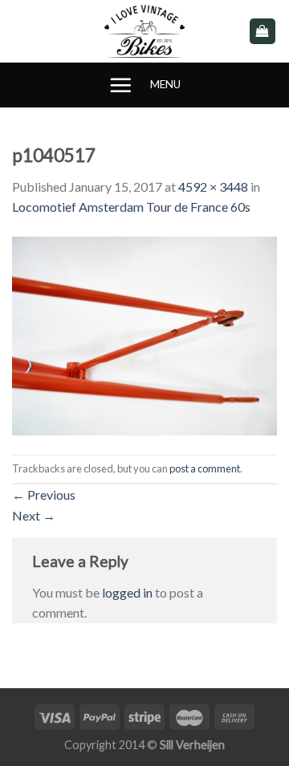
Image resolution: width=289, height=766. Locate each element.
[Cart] (263, 31)
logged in (127, 592)
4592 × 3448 (213, 186)
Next (33, 515)
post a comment (204, 468)
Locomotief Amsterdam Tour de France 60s (131, 206)
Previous (43, 494)
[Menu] (120, 85)
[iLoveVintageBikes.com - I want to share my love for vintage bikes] (145, 31)
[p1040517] (144, 334)
